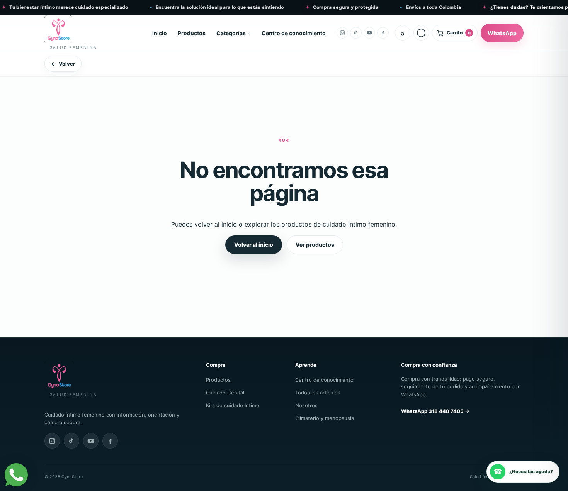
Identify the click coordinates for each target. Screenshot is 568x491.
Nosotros (306, 405)
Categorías (231, 33)
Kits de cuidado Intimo (232, 405)
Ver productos (315, 244)
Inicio (159, 33)
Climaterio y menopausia (324, 418)
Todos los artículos (317, 392)
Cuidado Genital (225, 392)
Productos (192, 33)
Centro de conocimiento (294, 33)
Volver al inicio (253, 244)
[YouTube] (369, 33)
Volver (63, 64)
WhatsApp (502, 33)
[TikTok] (356, 33)
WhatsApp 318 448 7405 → (435, 411)
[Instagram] (342, 33)
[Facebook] (383, 33)
